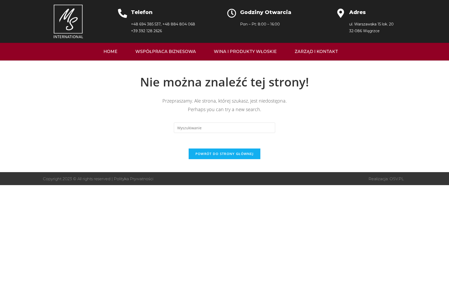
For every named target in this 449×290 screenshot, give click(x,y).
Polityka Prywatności (133, 178)
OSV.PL (396, 178)
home (110, 51)
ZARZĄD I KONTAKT (316, 51)
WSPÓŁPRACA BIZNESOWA (165, 51)
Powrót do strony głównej (224, 153)
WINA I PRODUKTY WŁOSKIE (245, 51)
